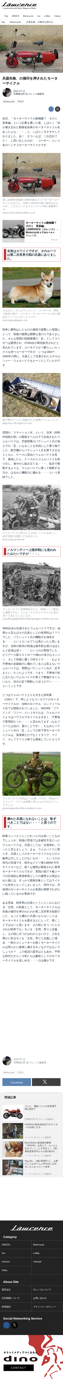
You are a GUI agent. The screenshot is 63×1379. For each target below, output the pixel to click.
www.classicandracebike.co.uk (47, 71)
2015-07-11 (19, 91)
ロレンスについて (42, 1289)
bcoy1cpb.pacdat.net (13, 539)
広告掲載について (11, 1298)
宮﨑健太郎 (19, 94)
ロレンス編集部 (36, 94)
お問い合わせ (40, 1298)
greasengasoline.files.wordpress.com (22, 808)
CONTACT (18, 1367)
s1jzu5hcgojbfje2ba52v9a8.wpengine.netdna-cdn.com (30, 618)
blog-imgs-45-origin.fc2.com (17, 423)
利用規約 (6, 1307)
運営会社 (6, 1289)
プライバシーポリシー (44, 1307)
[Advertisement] (26, 987)
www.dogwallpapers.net (14, 320)
